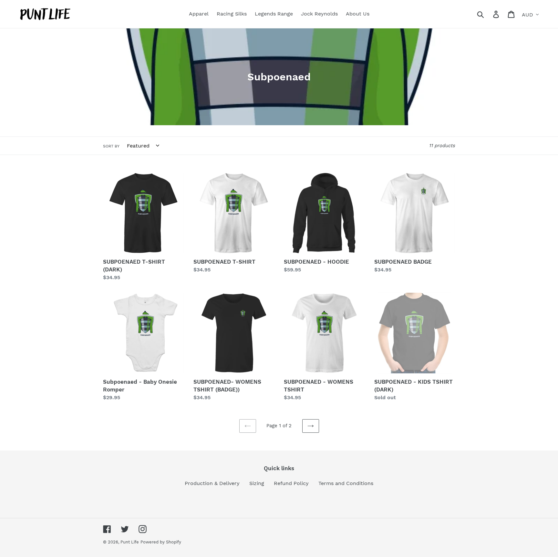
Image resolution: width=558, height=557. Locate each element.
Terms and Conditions (345, 483)
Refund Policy (291, 483)
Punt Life (129, 542)
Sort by (111, 146)
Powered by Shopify (160, 542)
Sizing (256, 483)
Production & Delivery (212, 483)
